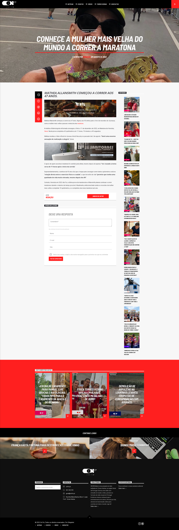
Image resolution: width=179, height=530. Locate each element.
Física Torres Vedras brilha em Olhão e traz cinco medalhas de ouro (90, 394)
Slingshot (71, 522)
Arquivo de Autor (98, 196)
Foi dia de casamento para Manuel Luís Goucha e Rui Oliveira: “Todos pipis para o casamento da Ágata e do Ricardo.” (52, 394)
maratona (80, 123)
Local (75, 375)
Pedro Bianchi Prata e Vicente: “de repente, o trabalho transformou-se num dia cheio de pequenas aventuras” (131, 271)
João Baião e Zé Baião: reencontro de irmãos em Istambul (131, 116)
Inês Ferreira (76, 415)
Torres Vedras (102, 4)
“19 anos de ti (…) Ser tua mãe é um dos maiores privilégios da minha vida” (131, 141)
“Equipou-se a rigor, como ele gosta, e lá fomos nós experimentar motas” (131, 216)
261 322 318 (69, 490)
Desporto (85, 31)
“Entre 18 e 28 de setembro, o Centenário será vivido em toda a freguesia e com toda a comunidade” (131, 299)
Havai (46, 131)
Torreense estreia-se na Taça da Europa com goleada (131, 352)
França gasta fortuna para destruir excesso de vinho (45, 445)
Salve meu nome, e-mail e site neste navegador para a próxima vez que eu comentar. (80, 254)
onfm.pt (68, 486)
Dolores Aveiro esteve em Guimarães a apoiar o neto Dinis (131, 165)
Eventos (80, 4)
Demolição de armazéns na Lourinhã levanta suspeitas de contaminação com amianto (126, 394)
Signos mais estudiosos (134, 445)
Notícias (70, 4)
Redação (87, 57)
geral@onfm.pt (70, 493)
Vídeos (90, 4)
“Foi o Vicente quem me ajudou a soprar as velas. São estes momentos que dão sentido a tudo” (131, 243)
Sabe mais (94, 506)
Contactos (115, 4)
